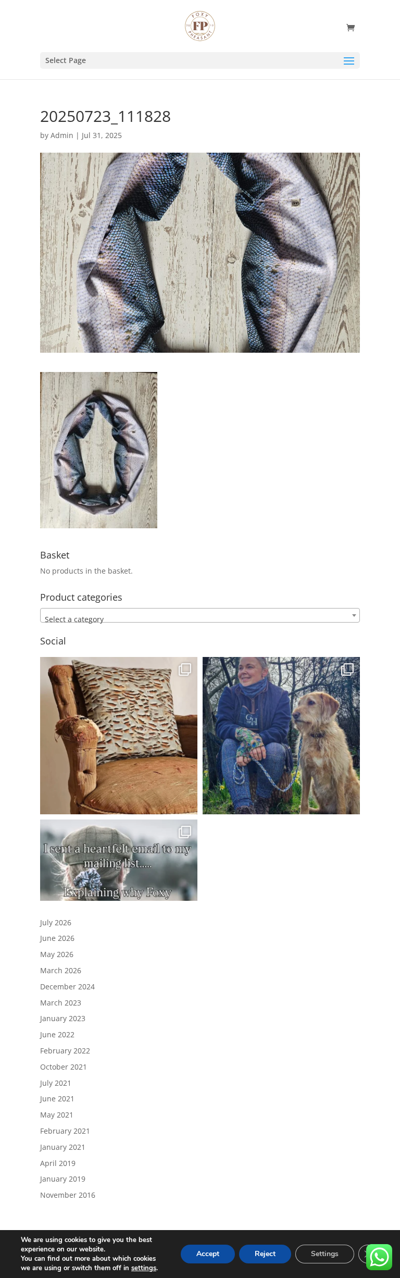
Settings (325, 1254)
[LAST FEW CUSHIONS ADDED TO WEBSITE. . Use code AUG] (118, 735)
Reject (265, 1254)
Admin (62, 135)
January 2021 (62, 1147)
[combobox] (200, 615)
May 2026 (56, 954)
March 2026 (60, 970)
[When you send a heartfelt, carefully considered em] (118, 898)
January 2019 (62, 1179)
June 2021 (57, 1098)
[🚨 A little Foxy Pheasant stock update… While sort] (281, 735)
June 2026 (57, 938)
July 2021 (55, 1083)
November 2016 (67, 1195)
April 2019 (58, 1163)
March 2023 (60, 1003)
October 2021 (63, 1067)
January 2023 (62, 1018)
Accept (207, 1254)
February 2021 (65, 1131)
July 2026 (55, 922)
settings (143, 1268)
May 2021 (56, 1115)
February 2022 (65, 1051)
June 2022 (57, 1034)
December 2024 (67, 986)
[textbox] (200, 619)
